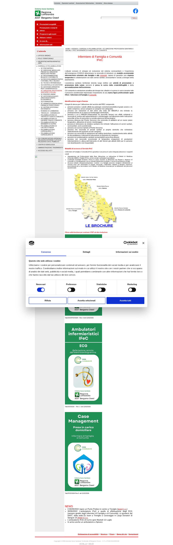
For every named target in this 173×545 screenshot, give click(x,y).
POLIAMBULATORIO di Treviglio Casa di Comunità (52, 115)
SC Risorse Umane (48, 94)
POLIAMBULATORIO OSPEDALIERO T (48, 130)
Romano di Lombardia (50, 111)
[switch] (71, 290)
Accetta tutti (125, 300)
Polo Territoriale (46, 58)
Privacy (112, 534)
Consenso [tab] (46, 252)
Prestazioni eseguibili (48, 24)
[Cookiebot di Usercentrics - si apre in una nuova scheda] (125, 243)
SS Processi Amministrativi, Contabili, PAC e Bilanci (52, 80)
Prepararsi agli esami (48, 34)
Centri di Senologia (46, 144)
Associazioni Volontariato (85, 3)
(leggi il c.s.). (82, 518)
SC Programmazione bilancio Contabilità (49, 76)
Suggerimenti (133, 534)
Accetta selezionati (86, 300)
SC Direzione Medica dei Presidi (50, 71)
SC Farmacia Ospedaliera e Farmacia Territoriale (51, 104)
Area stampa (108, 3)
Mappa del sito (122, 534)
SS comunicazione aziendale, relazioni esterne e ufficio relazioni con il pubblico (50, 140)
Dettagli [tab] (86, 252)
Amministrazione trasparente (50, 147)
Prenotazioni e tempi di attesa (48, 29)
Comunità (92, 95)
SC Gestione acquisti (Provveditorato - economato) (49, 97)
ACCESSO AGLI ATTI (45, 150)
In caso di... (44, 41)
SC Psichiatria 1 (47, 68)
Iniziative (99, 3)
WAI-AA (91, 543)
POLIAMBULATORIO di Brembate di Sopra (49, 123)
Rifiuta (48, 300)
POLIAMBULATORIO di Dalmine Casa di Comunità (51, 119)
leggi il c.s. (122, 509)
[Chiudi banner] (143, 243)
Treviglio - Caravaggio (50, 113)
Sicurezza (104, 534)
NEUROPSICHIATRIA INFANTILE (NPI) (49, 62)
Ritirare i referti (45, 38)
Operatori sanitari (68, 3)
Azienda (57, 3)
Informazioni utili (46, 45)
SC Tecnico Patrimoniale (51, 83)
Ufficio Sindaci (44, 55)
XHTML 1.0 (83, 543)
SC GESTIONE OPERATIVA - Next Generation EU (50, 87)
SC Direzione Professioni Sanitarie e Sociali (51, 91)
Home (67, 49)
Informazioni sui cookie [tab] (127, 252)
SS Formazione (47, 101)
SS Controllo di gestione (52, 85)
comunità (103, 75)
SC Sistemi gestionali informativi (49, 108)
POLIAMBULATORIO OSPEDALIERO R (48, 134)
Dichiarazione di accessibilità (88, 534)
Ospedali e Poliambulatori (49, 66)
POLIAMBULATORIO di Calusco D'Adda (49, 126)
